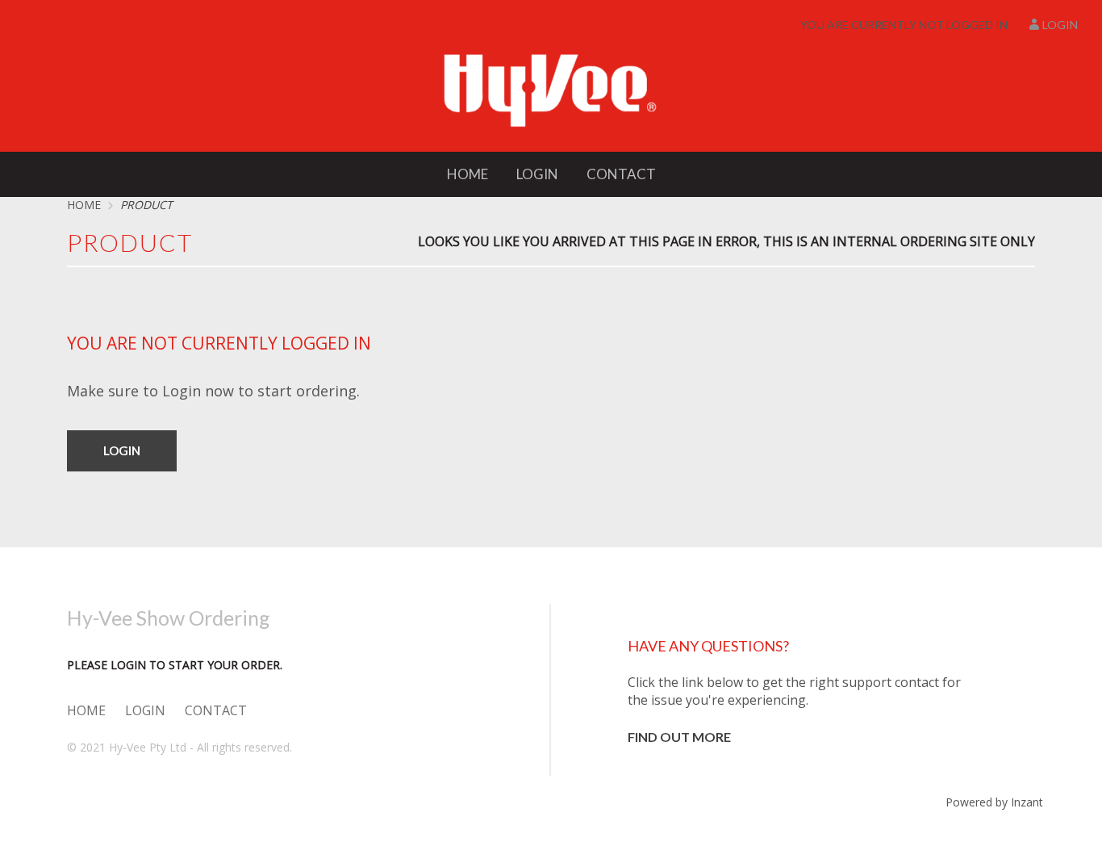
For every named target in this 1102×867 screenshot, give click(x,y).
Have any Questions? (708, 646)
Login (1060, 24)
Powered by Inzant (994, 802)
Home (467, 173)
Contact (621, 173)
